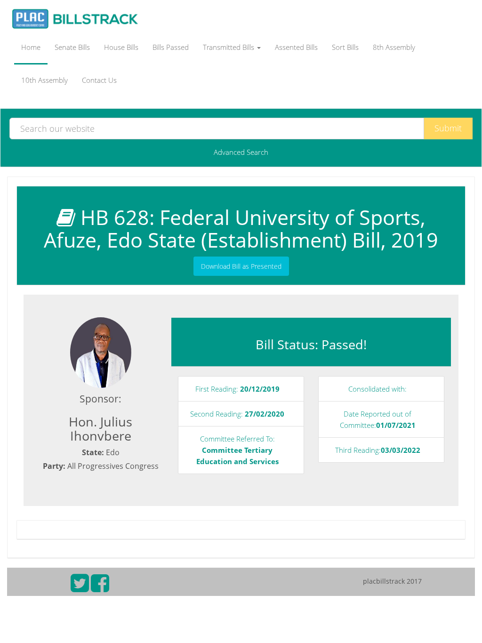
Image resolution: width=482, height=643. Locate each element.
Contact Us (99, 80)
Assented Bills (296, 47)
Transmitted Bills (229, 47)
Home (30, 47)
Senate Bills (72, 47)
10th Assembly (44, 80)
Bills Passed (171, 47)
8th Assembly (394, 47)
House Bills (121, 47)
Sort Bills (345, 47)
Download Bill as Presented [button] (241, 266)
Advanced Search (241, 152)
